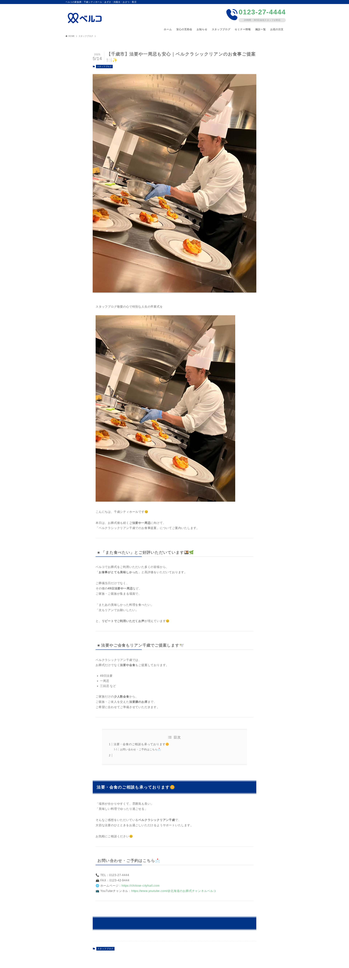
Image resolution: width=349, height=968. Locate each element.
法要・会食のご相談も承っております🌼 (141, 744)
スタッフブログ (104, 66)
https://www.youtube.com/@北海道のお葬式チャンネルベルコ (173, 890)
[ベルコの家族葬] (86, 18)
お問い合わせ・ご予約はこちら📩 (140, 749)
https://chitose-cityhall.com (140, 885)
